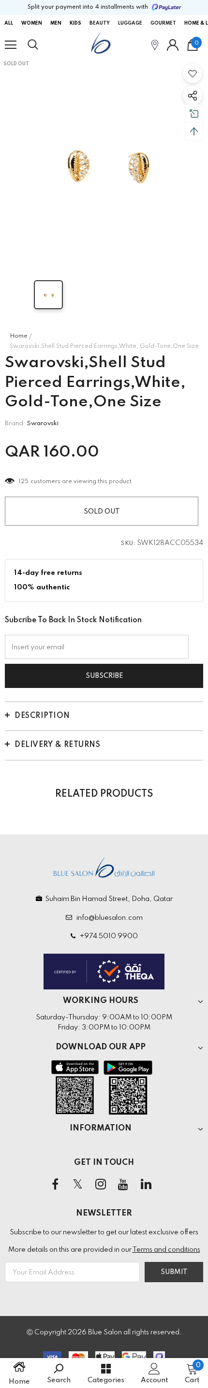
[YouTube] (123, 1184)
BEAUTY (99, 23)
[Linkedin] (146, 1184)
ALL (8, 23)
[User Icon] (172, 45)
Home (19, 336)
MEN (55, 23)
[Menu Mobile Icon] (10, 45)
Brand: (15, 423)
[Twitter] (78, 1184)
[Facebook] (55, 1184)
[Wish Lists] (192, 73)
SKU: (128, 543)
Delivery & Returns (57, 745)
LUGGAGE (130, 23)
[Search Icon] (42, 45)
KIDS (75, 23)
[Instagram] (100, 1184)
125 (24, 482)
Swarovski (43, 423)
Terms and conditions (166, 1249)
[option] (104, 162)
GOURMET (163, 23)
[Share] (192, 95)
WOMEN (31, 23)
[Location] (154, 44)
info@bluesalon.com (108, 918)
